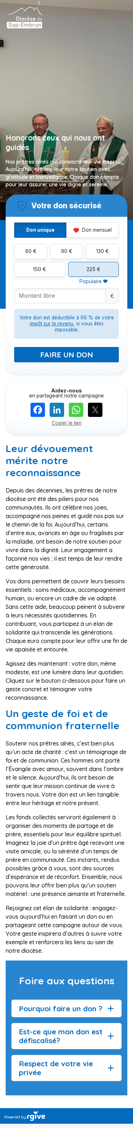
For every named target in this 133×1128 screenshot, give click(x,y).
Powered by (15, 1117)
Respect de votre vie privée (56, 1068)
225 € (93, 269)
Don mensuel (96, 230)
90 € (66, 251)
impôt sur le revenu (51, 323)
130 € (102, 251)
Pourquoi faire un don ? (60, 1008)
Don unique (40, 230)
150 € (39, 269)
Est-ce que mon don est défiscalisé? (60, 1036)
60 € (31, 251)
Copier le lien (67, 423)
